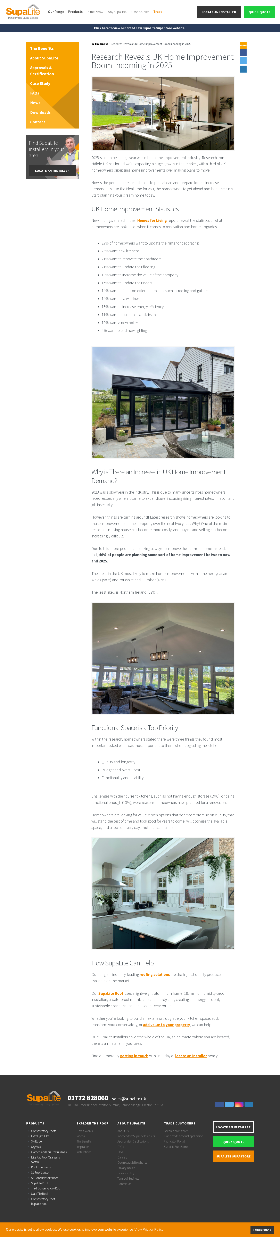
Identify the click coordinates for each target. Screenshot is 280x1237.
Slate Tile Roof (39, 1194)
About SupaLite (44, 57)
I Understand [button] (262, 1229)
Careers (122, 1157)
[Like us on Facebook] (220, 1104)
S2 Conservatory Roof (44, 1178)
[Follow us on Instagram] (240, 1104)
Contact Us (124, 1184)
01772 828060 (87, 1098)
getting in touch (134, 1055)
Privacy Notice (126, 1168)
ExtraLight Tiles (40, 1136)
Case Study (40, 83)
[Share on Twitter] (243, 60)
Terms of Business (128, 1178)
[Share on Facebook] (243, 52)
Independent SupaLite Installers (136, 1136)
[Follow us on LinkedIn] (249, 1104)
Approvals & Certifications (132, 1141)
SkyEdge (36, 1141)
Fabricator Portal (174, 1141)
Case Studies (140, 11)
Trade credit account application (183, 1136)
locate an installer (191, 1055)
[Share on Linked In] (243, 69)
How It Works (85, 1131)
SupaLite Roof (110, 993)
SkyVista (36, 1147)
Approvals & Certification (42, 70)
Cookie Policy (125, 1173)
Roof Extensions (41, 1167)
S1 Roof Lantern (40, 1172)
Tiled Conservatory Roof (46, 1188)
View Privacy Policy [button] (148, 1229)
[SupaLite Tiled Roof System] (23, 11)
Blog (120, 1152)
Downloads (40, 112)
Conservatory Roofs (43, 1131)
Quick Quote (260, 12)
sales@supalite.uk (129, 1099)
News (35, 102)
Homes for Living (152, 220)
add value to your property (166, 1024)
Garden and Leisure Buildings (49, 1152)
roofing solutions (155, 974)
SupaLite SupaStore (176, 1147)
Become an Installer (176, 1131)
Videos (81, 1136)
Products (75, 11)
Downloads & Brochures (132, 1162)
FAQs (34, 93)
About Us (122, 1131)
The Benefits (42, 48)
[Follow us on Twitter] (230, 1104)
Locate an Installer (219, 12)
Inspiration (83, 1147)
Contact (37, 121)
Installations (84, 1152)
